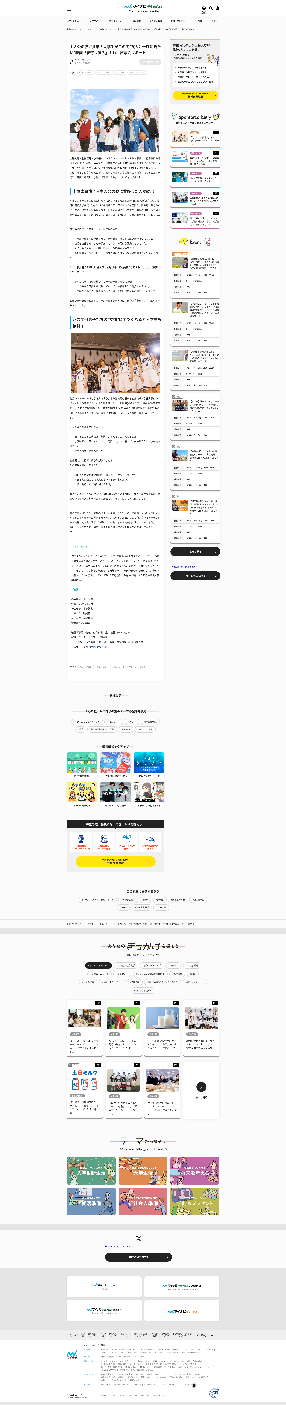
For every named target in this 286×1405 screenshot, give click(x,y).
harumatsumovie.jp (96, 647)
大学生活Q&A (150, 722)
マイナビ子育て (188, 1364)
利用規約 (83, 1335)
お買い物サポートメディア (182, 1367)
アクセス (112, 1395)
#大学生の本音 (178, 900)
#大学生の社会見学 (126, 965)
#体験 (145, 900)
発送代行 (138, 1384)
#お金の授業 (88, 982)
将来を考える (115, 21)
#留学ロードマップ (152, 965)
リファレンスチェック (186, 1384)
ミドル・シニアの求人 (116, 1352)
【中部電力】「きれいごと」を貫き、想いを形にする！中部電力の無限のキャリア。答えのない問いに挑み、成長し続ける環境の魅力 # (204, 310)
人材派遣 (104, 1374)
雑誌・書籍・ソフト (125, 1364)
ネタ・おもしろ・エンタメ (87, 722)
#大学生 (159, 900)
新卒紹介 (149, 1374)
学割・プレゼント (179, 21)
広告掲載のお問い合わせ (140, 1335)
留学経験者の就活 (118, 1349)
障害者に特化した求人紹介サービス (141, 1352)
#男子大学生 (198, 900)
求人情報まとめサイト (109, 1361)
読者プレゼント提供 (126, 1335)
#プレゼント (122, 974)
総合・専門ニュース (127, 1361)
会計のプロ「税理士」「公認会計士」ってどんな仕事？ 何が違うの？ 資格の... (204, 161)
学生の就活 (105, 1349)
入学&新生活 (73, 21)
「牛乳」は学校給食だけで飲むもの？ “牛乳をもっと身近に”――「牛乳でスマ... (162, 1044)
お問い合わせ (103, 1335)
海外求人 (176, 1349)
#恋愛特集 (177, 974)
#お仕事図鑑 (192, 965)
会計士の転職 (194, 1374)
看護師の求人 (145, 1377)
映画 (81, 72)
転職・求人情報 (164, 1349)
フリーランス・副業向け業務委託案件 (171, 1352)
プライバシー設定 (154, 1335)
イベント (215, 21)
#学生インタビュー (195, 982)
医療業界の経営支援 (119, 1380)
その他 (90, 29)
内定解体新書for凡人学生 (102, 729)
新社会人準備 (156, 21)
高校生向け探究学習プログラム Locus (130, 1357)
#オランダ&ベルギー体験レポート (98, 900)
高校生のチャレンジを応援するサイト (151, 1361)
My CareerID (145, 1367)
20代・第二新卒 (137, 1374)
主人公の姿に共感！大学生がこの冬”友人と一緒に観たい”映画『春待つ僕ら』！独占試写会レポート (158, 29)
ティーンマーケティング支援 (179, 1361)
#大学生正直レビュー (112, 982)
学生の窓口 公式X (195, 576)
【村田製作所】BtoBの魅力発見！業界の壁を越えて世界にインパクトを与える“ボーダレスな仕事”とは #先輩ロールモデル (204, 507)
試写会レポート (103, 72)
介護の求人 (105, 1380)
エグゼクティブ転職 (178, 1374)
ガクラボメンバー (84, 60)
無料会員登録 (115, 861)
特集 (200, 21)
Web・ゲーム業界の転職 (119, 1374)
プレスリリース (145, 729)
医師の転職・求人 (176, 1377)
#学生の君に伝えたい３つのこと (162, 982)
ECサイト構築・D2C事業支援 (111, 1367)
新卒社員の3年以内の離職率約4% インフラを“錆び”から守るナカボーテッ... (204, 201)
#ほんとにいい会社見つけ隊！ (150, 974)
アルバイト (209, 1349)
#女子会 (123, 907)
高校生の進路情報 (107, 1357)
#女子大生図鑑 (142, 907)
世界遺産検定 (157, 1364)
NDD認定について (166, 1335)
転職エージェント (161, 1374)
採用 (136, 1395)
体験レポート (105, 29)
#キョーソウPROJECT (98, 965)
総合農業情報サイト (172, 1364)
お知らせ (126, 729)
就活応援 (137, 21)
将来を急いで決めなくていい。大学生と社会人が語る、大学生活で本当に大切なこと (204, 221)
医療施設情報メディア (161, 1367)
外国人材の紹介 (135, 1380)
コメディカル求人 (160, 1377)
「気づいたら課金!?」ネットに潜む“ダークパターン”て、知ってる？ (204, 140)
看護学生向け (133, 1349)
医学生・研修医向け (148, 1349)
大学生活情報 (198, 1361)
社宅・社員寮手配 (168, 1384)
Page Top (208, 1335)
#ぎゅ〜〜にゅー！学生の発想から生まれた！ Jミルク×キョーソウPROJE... (123, 1044)
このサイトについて (73, 1335)
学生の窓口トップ (74, 29)
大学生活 (94, 21)
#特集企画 (134, 982)
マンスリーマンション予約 (204, 1367)
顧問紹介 (121, 1377)
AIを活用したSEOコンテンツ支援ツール (115, 1370)
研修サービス (105, 1384)
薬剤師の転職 (133, 1377)
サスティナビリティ (125, 1395)
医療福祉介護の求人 (195, 1352)
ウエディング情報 (142, 1364)
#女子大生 (161, 907)
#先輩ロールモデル (99, 974)
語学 (81, 729)
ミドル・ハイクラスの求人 (192, 1349)
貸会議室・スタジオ (151, 1384)
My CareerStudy (131, 1367)
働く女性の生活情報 (108, 1364)
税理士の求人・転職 (108, 1377)
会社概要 (103, 1395)
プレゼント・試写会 (137, 72)
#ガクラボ (173, 965)
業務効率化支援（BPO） (122, 1384)
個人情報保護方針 (158, 1395)
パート (103, 1352)
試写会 (90, 72)
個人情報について (92, 1335)
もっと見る (195, 551)
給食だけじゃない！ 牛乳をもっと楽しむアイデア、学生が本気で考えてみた (200, 1044)
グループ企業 (145, 1395)
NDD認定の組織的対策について (182, 1335)
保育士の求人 (190, 1377)
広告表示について (113, 1335)
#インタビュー (128, 900)
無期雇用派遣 (203, 1377)
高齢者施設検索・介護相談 (143, 1370)
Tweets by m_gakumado (182, 566)
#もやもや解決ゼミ (143, 990)
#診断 (192, 974)
